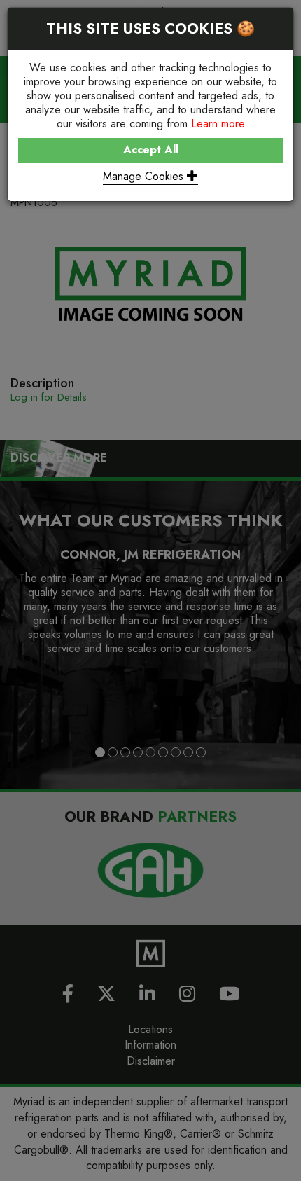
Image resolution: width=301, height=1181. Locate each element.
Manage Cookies (145, 176)
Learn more (218, 124)
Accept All (150, 149)
